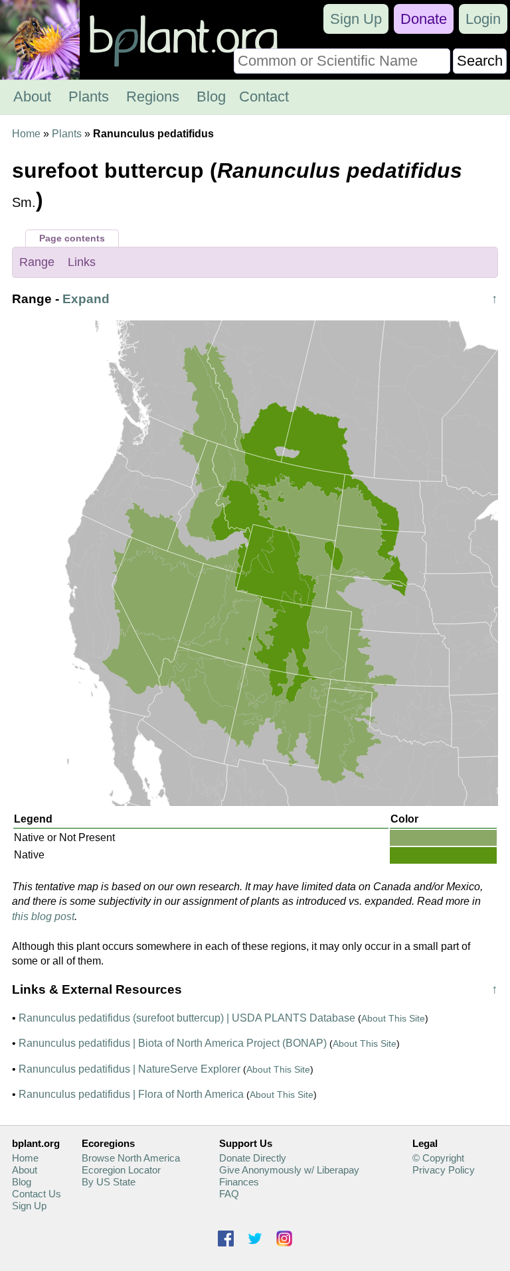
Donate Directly (252, 1158)
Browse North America (131, 1158)
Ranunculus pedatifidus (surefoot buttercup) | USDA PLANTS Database (187, 1018)
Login (483, 19)
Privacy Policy (443, 1169)
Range (36, 262)
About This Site (393, 1018)
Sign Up (356, 19)
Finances (239, 1181)
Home (26, 133)
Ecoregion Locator (121, 1169)
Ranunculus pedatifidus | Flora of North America (131, 1094)
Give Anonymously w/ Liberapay (289, 1169)
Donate (423, 19)
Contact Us (36, 1193)
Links (82, 262)
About (32, 96)
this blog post (43, 916)
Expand (86, 299)
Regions (152, 96)
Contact (264, 96)
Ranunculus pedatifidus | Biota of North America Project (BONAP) (173, 1043)
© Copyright (438, 1158)
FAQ (229, 1193)
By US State (108, 1181)
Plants (88, 96)
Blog (211, 96)
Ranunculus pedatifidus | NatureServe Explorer (129, 1069)
